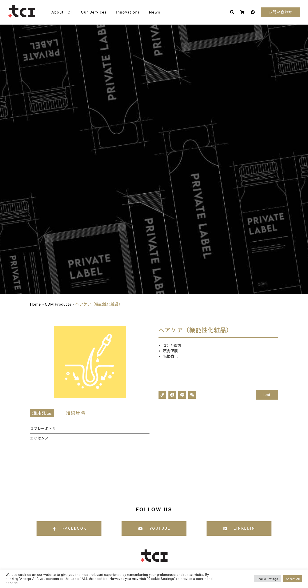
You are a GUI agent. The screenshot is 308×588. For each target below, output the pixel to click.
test (267, 395)
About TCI (61, 12)
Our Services (94, 12)
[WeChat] (192, 395)
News (154, 12)
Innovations (128, 12)
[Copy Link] (162, 395)
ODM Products (58, 304)
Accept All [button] (293, 579)
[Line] (182, 395)
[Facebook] (172, 395)
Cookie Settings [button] (267, 579)
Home (35, 304)
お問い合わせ (280, 12)
